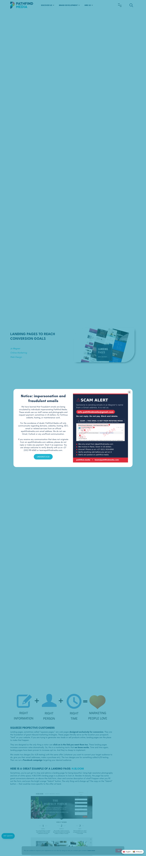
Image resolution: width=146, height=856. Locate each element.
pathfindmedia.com (30, 431)
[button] (127, 852)
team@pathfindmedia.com (50, 450)
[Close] (129, 392)
